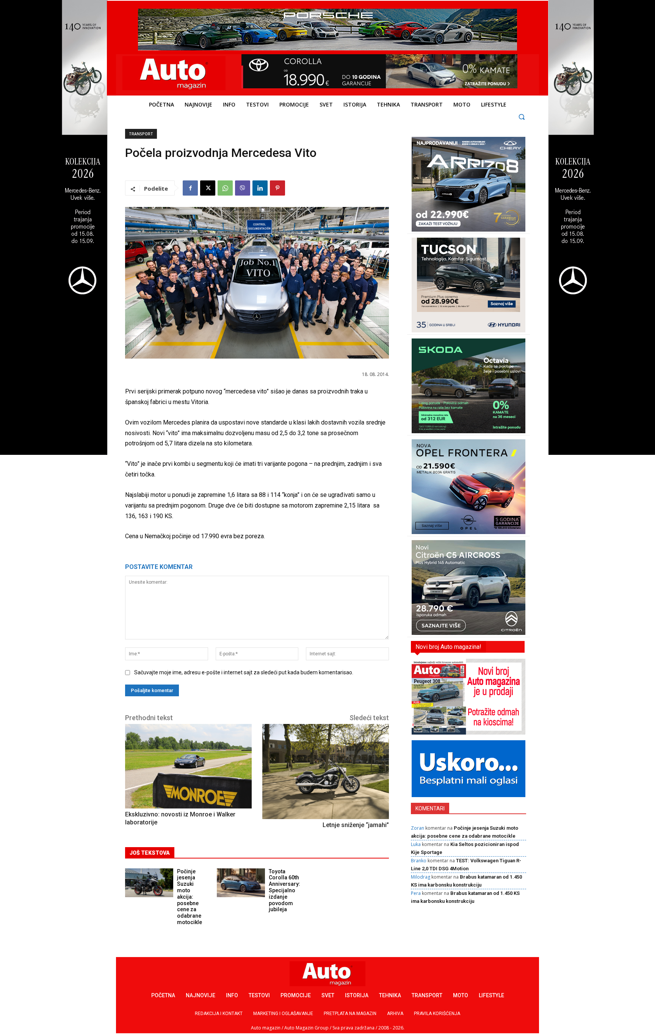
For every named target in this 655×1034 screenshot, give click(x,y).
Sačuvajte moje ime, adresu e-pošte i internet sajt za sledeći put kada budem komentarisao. (243, 672)
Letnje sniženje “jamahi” (356, 825)
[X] (207, 188)
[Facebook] (190, 188)
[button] (522, 116)
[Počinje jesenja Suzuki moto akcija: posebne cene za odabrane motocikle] (149, 882)
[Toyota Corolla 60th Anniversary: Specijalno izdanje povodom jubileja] (241, 882)
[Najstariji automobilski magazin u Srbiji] (174, 73)
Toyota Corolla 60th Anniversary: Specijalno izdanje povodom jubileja (284, 890)
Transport (141, 133)
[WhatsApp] (225, 188)
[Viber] (242, 188)
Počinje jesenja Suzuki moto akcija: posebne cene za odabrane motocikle (189, 896)
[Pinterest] (277, 188)
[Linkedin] (260, 188)
